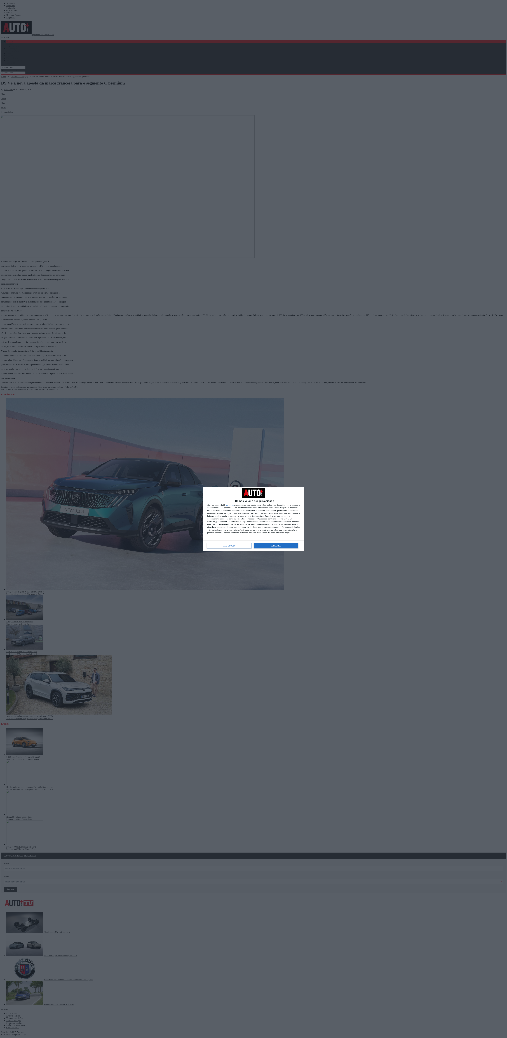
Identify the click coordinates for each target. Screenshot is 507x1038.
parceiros (230, 505)
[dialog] (253, 519)
